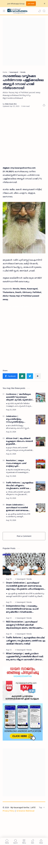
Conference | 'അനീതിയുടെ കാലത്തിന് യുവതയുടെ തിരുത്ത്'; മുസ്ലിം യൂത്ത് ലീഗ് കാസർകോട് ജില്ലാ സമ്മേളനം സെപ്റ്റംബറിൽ (19, 397)
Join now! (31, 3)
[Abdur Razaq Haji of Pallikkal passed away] (24, 228)
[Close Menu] (44, 3)
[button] (39, 11)
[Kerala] (29, 579)
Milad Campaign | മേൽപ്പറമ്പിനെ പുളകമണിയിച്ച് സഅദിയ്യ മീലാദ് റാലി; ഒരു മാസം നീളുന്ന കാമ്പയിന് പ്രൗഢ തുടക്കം (24, 656)
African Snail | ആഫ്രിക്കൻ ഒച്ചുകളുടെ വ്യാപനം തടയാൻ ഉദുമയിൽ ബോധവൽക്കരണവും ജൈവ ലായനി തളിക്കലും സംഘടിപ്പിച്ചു (19, 441)
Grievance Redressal (25, 810)
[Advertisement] (24, 42)
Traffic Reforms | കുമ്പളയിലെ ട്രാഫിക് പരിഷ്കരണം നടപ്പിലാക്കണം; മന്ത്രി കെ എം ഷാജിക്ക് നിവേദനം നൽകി (19, 485)
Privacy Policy (9, 810)
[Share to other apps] (37, 376)
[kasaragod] (21, 579)
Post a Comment (24, 536)
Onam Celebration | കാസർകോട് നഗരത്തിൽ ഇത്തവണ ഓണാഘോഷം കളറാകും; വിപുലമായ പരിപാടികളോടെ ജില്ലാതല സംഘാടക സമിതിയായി (18, 507)
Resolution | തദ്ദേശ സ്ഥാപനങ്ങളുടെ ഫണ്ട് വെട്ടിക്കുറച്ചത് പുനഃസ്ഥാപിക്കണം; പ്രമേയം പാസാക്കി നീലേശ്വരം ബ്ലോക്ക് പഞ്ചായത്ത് (18, 463)
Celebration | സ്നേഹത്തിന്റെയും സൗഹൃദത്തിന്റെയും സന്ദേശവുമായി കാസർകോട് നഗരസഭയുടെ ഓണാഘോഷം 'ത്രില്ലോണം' (19, 419)
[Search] (44, 11)
